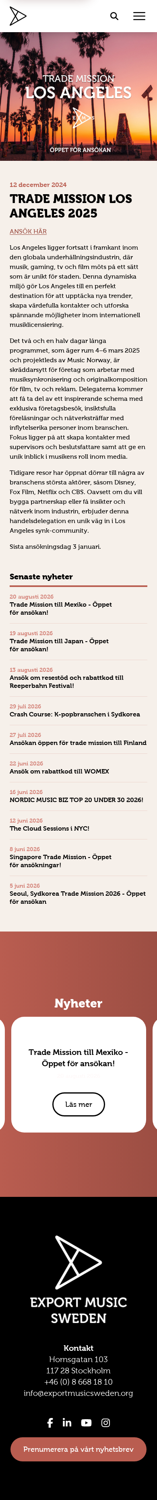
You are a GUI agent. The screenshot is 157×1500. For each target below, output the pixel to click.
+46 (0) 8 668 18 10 (78, 1381)
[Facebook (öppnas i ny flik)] (50, 1423)
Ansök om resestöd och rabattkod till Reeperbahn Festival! (67, 681)
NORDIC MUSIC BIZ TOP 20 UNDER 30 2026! (76, 799)
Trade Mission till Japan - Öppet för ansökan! (59, 645)
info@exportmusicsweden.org (78, 1393)
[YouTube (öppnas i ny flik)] (86, 1423)
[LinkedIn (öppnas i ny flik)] (67, 1423)
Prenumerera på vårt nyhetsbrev (78, 1449)
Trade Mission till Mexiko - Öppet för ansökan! (61, 608)
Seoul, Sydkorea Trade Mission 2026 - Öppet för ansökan (78, 897)
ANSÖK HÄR (28, 231)
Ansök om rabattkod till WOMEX (59, 771)
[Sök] (114, 16)
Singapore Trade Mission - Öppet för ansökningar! (61, 861)
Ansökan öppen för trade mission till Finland (78, 742)
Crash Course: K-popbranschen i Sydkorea (75, 714)
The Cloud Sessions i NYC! (49, 828)
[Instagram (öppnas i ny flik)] (105, 1423)
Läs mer (78, 1104)
